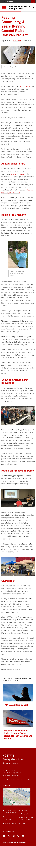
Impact (18, 669)
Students (24, 810)
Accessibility (25, 814)
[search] (33, 1)
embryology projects (18, 174)
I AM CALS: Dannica (16, 705)
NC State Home (8, 1)
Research (8, 820)
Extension (12, 669)
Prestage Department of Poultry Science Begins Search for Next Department (18, 734)
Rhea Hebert (17, 41)
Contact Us (24, 823)
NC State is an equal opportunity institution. (17, 780)
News (7, 816)
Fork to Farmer (25, 86)
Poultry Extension (11, 823)
